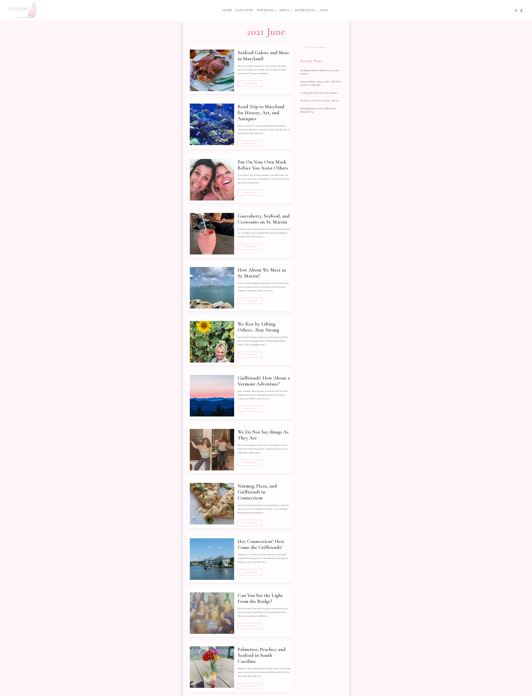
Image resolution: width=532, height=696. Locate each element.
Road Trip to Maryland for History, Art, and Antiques (261, 112)
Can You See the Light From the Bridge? (260, 598)
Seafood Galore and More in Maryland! (263, 55)
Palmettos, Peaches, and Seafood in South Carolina (262, 655)
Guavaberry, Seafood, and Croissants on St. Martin (264, 219)
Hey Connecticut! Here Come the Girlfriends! (261, 544)
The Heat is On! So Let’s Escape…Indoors (319, 100)
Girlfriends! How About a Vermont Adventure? (264, 381)
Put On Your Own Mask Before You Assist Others (263, 165)
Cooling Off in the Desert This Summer (318, 92)
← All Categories (313, 47)
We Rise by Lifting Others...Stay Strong (258, 327)
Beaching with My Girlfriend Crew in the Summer (319, 72)
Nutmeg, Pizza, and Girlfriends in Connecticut (257, 492)
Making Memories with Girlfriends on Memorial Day (318, 110)
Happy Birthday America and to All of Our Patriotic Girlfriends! (320, 83)
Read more (250, 83)
